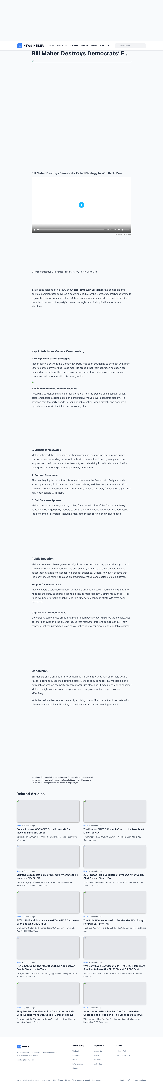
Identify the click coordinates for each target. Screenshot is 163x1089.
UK (67, 45)
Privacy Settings (139, 1080)
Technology (77, 1051)
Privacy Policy (121, 1051)
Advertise (98, 1064)
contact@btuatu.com (25, 1060)
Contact (97, 1055)
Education (104, 45)
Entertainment (77, 1064)
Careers (97, 1060)
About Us (98, 1051)
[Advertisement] (81, 20)
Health (94, 45)
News (52, 45)
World (60, 45)
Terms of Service (123, 1055)
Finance (75, 1068)
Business (74, 45)
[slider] (70, 230)
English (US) (125, 1080)
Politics (84, 45)
